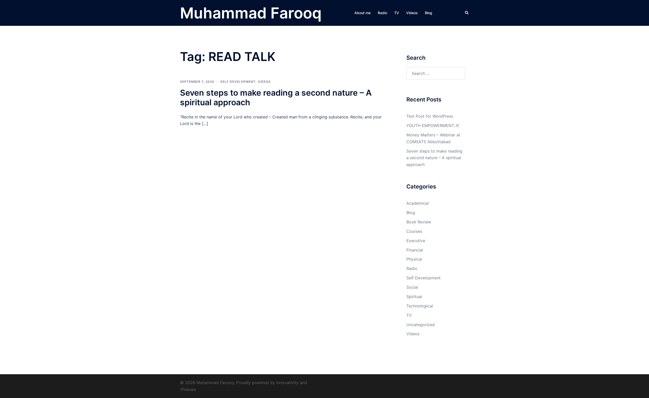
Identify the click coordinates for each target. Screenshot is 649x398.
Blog (428, 13)
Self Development (238, 81)
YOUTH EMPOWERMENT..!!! (432, 125)
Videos (412, 13)
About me (362, 13)
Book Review (418, 221)
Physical (414, 259)
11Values (188, 389)
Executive (415, 240)
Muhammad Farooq (250, 13)
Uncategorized (420, 324)
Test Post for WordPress (429, 116)
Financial (414, 250)
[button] (467, 13)
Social (412, 287)
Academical (417, 203)
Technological (419, 305)
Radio (382, 13)
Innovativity (287, 382)
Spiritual (414, 296)
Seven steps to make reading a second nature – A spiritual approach (276, 97)
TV (396, 13)
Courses (414, 231)
